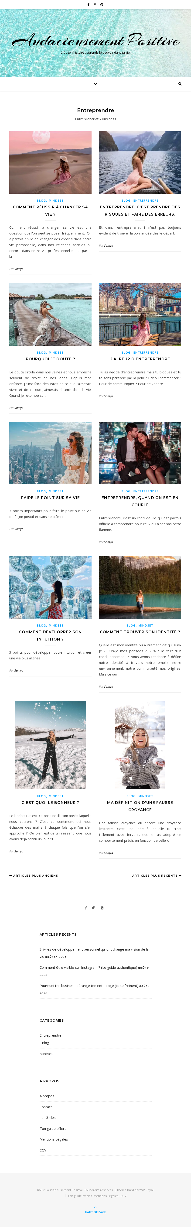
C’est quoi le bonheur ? (50, 802)
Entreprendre (145, 201)
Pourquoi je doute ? (50, 359)
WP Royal (146, 1190)
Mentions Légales (54, 1139)
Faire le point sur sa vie (50, 498)
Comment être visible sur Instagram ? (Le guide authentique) (88, 967)
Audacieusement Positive (95, 40)
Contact (46, 1106)
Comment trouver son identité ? (140, 632)
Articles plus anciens (35, 875)
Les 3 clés (48, 1117)
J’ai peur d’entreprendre (140, 359)
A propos (47, 1095)
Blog (41, 201)
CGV (43, 1150)
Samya (18, 269)
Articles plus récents (155, 875)
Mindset (56, 201)
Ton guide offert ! (54, 1128)
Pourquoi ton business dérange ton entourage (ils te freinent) (89, 985)
